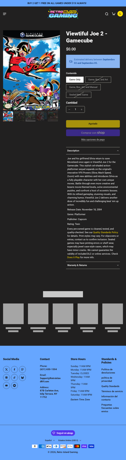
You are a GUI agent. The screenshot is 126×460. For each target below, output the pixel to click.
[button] (93, 123)
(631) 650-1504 (48, 369)
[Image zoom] (31, 70)
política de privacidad (106, 379)
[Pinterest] (22, 369)
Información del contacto (109, 398)
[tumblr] (22, 377)
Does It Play (73, 257)
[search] (106, 14)
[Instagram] (6, 377)
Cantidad (71, 102)
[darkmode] (120, 14)
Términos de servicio (112, 391)
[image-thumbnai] (8, 116)
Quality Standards (110, 386)
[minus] (69, 109)
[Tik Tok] (14, 377)
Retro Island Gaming (67, 452)
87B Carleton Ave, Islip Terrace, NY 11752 (49, 393)
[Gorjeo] (6, 369)
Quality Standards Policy (105, 232)
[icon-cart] (113, 14)
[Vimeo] (14, 385)
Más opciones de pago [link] (93, 139)
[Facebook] (14, 369)
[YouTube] (6, 385)
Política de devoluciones (108, 371)
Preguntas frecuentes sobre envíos (110, 408)
